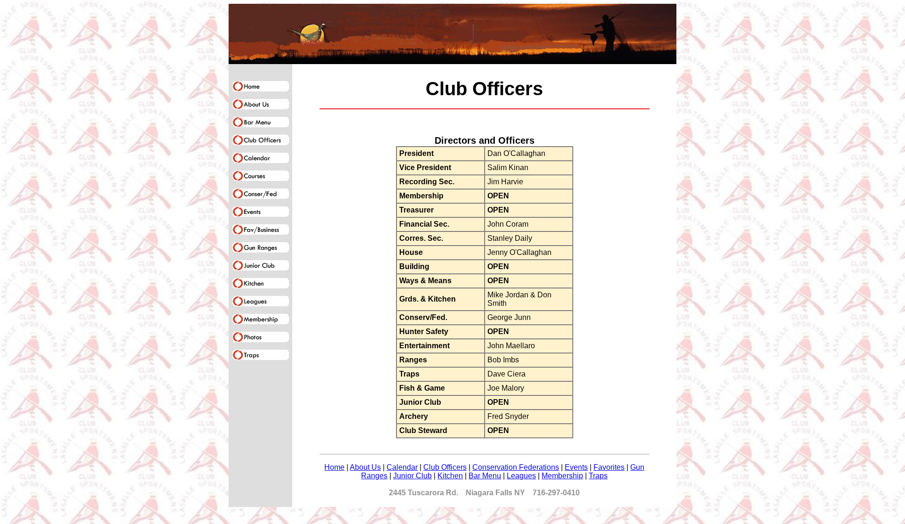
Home (334, 467)
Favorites (609, 467)
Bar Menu (485, 476)
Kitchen (450, 476)
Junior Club (412, 476)
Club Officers (445, 467)
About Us (365, 467)
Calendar (402, 467)
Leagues (521, 476)
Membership (562, 476)
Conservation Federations (515, 467)
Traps (598, 476)
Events (576, 467)
